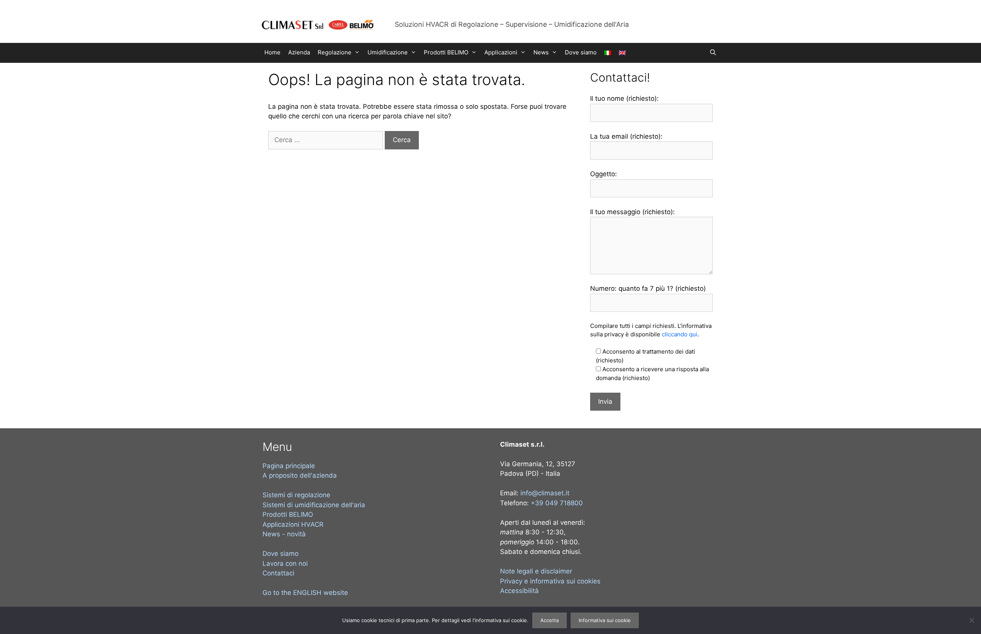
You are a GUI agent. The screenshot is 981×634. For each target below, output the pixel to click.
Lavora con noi (285, 563)
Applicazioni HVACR (292, 524)
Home (272, 52)
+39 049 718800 (557, 503)
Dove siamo (581, 52)
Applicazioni (500, 52)
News (541, 52)
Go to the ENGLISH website (305, 592)
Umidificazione (387, 52)
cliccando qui (679, 334)
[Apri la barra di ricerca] (712, 52)
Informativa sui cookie (605, 620)
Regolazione (334, 52)
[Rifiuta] (971, 620)
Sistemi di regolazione (296, 495)
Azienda (299, 52)
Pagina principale (288, 466)
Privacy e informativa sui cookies (550, 581)
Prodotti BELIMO (446, 52)
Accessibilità (519, 591)
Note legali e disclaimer (536, 571)
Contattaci (278, 573)
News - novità (284, 534)
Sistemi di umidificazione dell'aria (313, 505)
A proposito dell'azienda (299, 475)
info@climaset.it (544, 493)
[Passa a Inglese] (622, 53)
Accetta (549, 620)
